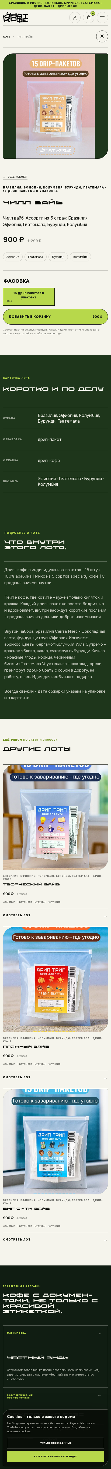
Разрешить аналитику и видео (55, 1456)
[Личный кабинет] (75, 17)
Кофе (6, 36)
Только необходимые (55, 1442)
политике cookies (18, 1431)
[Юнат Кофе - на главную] (15, 17)
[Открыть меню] (102, 17)
